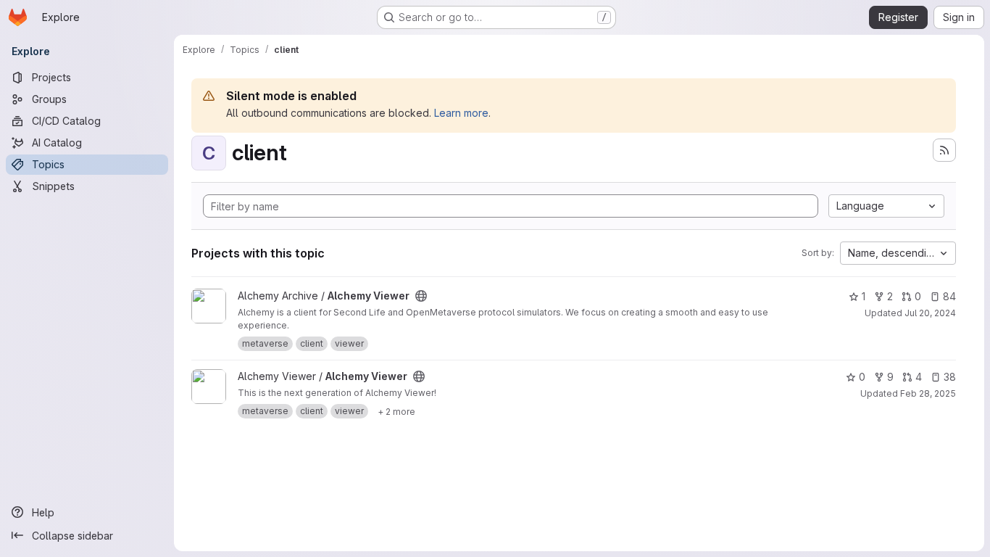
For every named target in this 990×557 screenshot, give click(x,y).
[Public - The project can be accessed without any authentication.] (421, 296)
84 (949, 296)
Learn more (461, 113)
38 (950, 377)
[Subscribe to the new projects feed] (944, 150)
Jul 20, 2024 (930, 313)
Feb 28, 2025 (928, 393)
